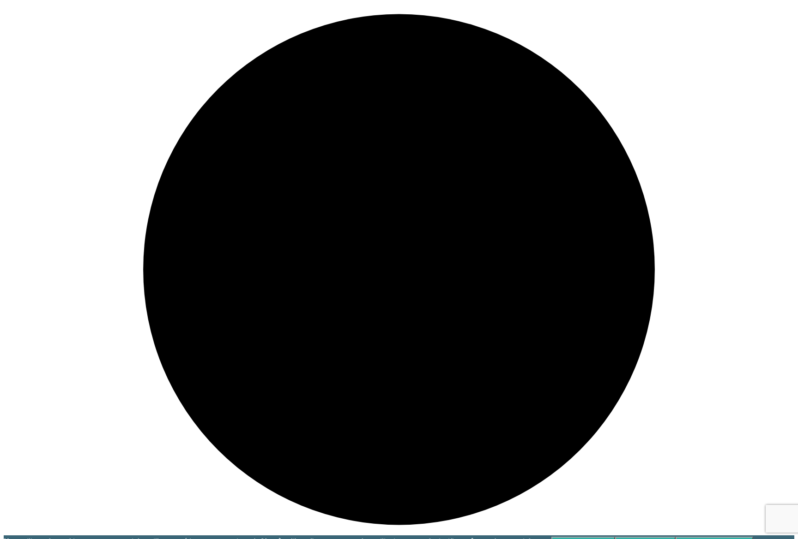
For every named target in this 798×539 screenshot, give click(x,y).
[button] (399, 269)
